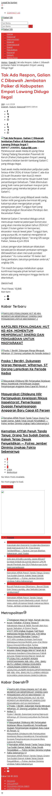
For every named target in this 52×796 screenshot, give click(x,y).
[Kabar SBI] (7, 17)
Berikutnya (12, 472)
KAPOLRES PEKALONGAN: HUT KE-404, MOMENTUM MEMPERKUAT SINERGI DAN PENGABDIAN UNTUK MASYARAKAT (25, 335)
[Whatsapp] (8, 119)
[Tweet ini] (8, 114)
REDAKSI (11, 781)
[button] (30, 26)
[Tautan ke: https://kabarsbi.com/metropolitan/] (25, 613)
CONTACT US (13, 788)
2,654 (9, 469)
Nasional (21, 106)
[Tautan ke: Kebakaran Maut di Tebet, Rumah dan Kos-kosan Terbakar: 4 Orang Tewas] (29, 622)
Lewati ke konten (9, 2)
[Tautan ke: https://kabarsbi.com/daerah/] (27, 682)
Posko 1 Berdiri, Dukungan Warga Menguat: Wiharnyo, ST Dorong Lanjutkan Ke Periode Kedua (24, 367)
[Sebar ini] (7, 111)
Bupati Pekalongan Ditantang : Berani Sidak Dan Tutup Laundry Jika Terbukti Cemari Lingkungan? (28, 589)
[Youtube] (8, 299)
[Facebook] (8, 296)
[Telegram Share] (8, 117)
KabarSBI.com (29, 147)
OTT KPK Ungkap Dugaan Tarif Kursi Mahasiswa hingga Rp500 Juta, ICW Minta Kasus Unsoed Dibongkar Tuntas (27, 642)
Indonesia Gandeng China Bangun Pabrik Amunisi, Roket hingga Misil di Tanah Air (26, 654)
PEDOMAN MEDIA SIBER (18, 786)
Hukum (12, 106)
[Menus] (2, 5)
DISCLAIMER (12, 783)
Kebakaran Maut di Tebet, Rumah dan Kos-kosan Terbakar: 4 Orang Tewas (27, 627)
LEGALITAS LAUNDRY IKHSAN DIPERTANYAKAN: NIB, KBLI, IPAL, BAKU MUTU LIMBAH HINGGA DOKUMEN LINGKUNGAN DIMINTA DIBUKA (29, 672)
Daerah (4, 106)
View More (7, 487)
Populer (10, 537)
